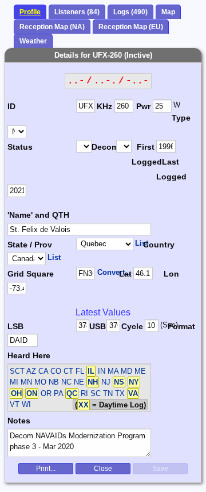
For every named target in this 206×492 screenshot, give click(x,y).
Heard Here (28, 355)
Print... (46, 469)
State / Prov (29, 244)
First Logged (144, 154)
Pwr (143, 106)
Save (160, 469)
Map (168, 12)
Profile (30, 12)
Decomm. (104, 146)
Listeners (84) (77, 12)
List (141, 243)
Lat (125, 273)
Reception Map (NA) (52, 27)
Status (20, 146)
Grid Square (30, 273)
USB (97, 326)
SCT (17, 371)
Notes (18, 420)
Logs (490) (130, 12)
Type (181, 117)
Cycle (132, 326)
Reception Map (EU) (130, 27)
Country (157, 244)
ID (11, 106)
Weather (33, 41)
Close (103, 469)
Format (178, 326)
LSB (15, 326)
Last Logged (168, 169)
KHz (104, 106)
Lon (171, 273)
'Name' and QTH (38, 214)
